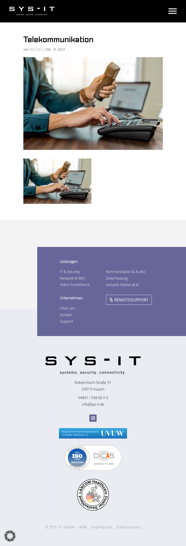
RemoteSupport (131, 299)
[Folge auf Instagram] (93, 418)
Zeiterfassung (116, 278)
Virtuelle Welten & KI (122, 284)
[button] (10, 536)
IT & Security (70, 271)
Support (66, 321)
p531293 (35, 49)
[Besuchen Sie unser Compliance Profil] (93, 468)
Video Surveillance (75, 284)
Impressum (102, 527)
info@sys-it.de (93, 404)
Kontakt (66, 314)
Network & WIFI (72, 278)
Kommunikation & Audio (125, 271)
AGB (83, 527)
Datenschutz (129, 527)
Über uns (67, 308)
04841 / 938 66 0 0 (93, 397)
